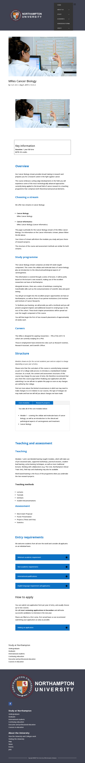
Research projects (43, 403)
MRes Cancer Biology (22, 81)
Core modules (24, 403)
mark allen (14, 85)
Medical (33, 85)
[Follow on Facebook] (10, 703)
